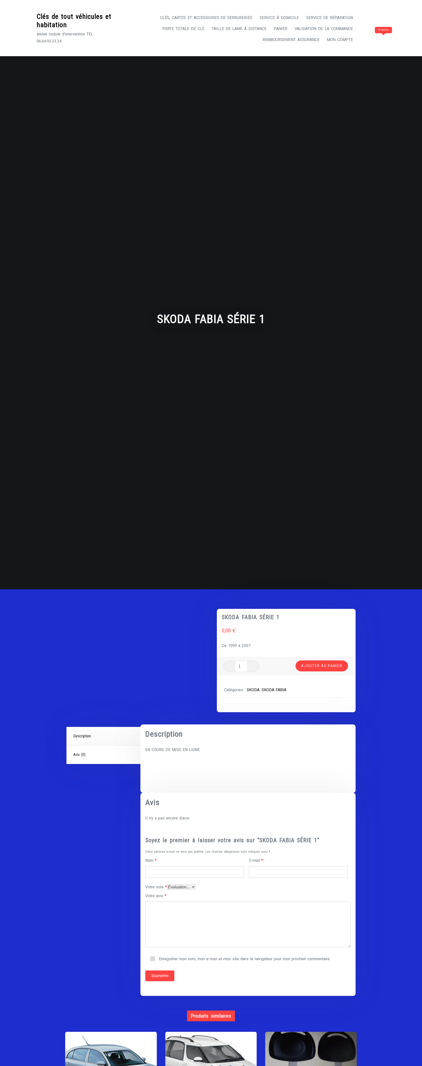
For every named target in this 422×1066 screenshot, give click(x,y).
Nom (151, 860)
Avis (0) (79, 754)
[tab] (104, 736)
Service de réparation (329, 17)
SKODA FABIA (274, 690)
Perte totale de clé (183, 28)
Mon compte (340, 39)
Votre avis (155, 896)
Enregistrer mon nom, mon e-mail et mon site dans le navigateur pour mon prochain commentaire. (244, 959)
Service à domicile (279, 17)
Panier (280, 28)
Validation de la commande (324, 28)
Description (82, 736)
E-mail (256, 860)
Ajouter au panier (321, 666)
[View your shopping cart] (374, 39)
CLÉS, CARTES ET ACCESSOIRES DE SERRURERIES (206, 17)
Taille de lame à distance (239, 28)
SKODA (253, 690)
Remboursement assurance (291, 39)
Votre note (156, 887)
